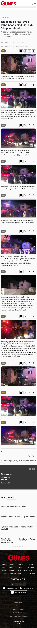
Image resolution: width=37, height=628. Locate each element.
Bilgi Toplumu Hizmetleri (18, 616)
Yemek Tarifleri (22, 570)
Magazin (4, 570)
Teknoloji (11, 570)
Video (30, 570)
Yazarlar (30, 564)
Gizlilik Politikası (18, 613)
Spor (3, 567)
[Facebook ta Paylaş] (29, 51)
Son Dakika (31, 573)
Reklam (18, 606)
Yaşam (4, 573)
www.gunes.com (18, 621)
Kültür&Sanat (12, 573)
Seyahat (20, 564)
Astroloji (20, 567)
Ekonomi (11, 564)
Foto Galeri (5, 17)
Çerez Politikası (18, 609)
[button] (29, 456)
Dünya (10, 567)
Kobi (19, 573)
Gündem (4, 564)
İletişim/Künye (18, 602)
